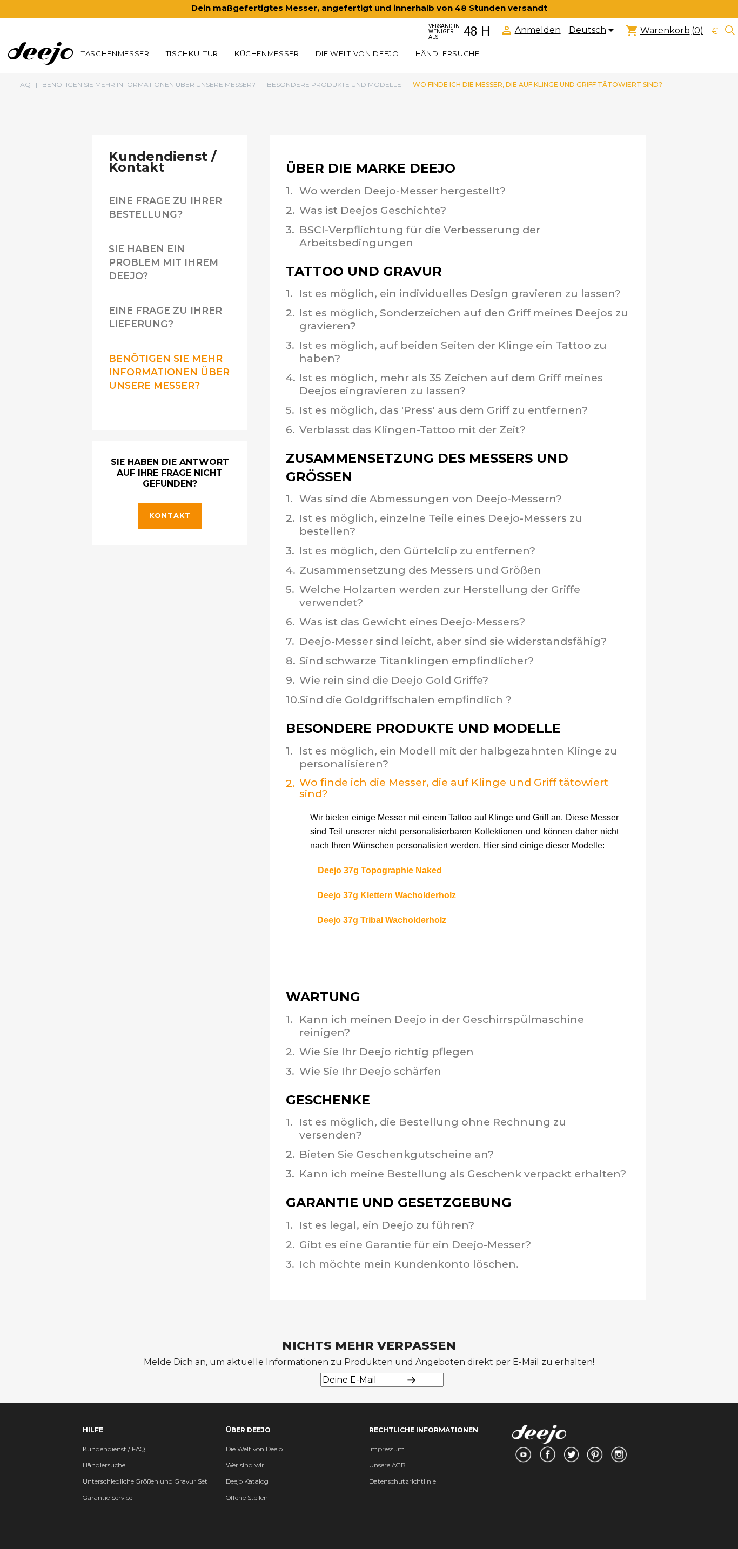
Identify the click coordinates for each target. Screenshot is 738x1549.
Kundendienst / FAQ (114, 1449)
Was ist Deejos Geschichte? (372, 210)
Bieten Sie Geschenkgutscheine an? (396, 1154)
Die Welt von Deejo (254, 1449)
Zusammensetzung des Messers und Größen (420, 569)
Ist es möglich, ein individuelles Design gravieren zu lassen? (460, 293)
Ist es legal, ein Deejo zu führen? (386, 1224)
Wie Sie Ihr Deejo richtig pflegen (386, 1051)
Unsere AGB (387, 1465)
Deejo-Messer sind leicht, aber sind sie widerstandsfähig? (453, 641)
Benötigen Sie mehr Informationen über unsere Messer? (169, 371)
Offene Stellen (247, 1497)
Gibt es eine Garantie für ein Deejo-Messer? (415, 1244)
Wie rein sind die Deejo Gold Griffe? (393, 680)
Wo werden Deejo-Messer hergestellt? (402, 190)
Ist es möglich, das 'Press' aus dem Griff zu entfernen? (443, 409)
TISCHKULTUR (192, 53)
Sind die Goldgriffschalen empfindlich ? (405, 699)
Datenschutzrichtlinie (402, 1481)
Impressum (387, 1449)
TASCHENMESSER (115, 53)
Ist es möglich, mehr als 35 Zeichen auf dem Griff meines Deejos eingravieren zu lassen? (451, 384)
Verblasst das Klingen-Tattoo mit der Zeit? (412, 429)
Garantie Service (107, 1497)
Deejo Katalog (247, 1481)
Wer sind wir (245, 1465)
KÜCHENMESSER (266, 53)
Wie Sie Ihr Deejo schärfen (370, 1071)
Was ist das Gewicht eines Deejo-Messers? (412, 621)
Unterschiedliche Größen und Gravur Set (145, 1481)
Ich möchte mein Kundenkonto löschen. (409, 1263)
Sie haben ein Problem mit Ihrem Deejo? (163, 262)
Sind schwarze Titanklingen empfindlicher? (416, 660)
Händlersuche (447, 53)
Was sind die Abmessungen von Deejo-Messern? (430, 498)
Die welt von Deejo (357, 53)
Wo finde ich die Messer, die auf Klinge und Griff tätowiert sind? (453, 788)
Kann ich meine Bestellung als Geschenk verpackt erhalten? (462, 1173)
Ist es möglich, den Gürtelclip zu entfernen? (417, 550)
